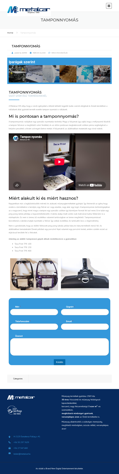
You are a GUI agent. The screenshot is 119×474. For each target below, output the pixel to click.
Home (10, 33)
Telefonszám (23, 321)
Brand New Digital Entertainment (60, 468)
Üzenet (19, 336)
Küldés (59, 362)
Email (69, 321)
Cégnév (70, 306)
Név (18, 306)
